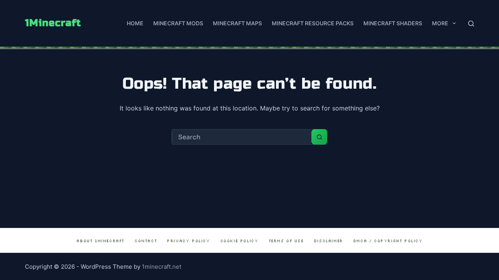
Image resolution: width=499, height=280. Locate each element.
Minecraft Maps (237, 23)
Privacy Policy (188, 240)
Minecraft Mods (178, 23)
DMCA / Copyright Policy (388, 240)
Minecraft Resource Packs (313, 23)
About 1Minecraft (100, 240)
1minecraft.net (161, 266)
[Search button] (319, 137)
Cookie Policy (239, 240)
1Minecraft (53, 23)
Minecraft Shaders (392, 23)
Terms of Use (286, 240)
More (440, 23)
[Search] (471, 23)
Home (135, 23)
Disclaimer (328, 240)
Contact (145, 240)
